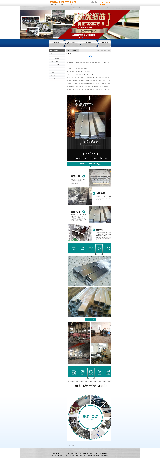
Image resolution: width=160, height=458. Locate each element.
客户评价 (80, 8)
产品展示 (66, 8)
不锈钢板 (54, 75)
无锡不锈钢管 (55, 56)
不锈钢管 (54, 53)
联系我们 (108, 8)
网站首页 (52, 8)
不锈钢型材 (54, 78)
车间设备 (87, 8)
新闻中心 (73, 8)
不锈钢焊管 (54, 69)
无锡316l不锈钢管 (55, 64)
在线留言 (101, 8)
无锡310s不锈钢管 (55, 67)
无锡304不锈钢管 (55, 58)
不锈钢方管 (54, 72)
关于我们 (59, 8)
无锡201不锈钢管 (55, 61)
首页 (99, 50)
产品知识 (94, 8)
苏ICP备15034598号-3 (102, 453)
